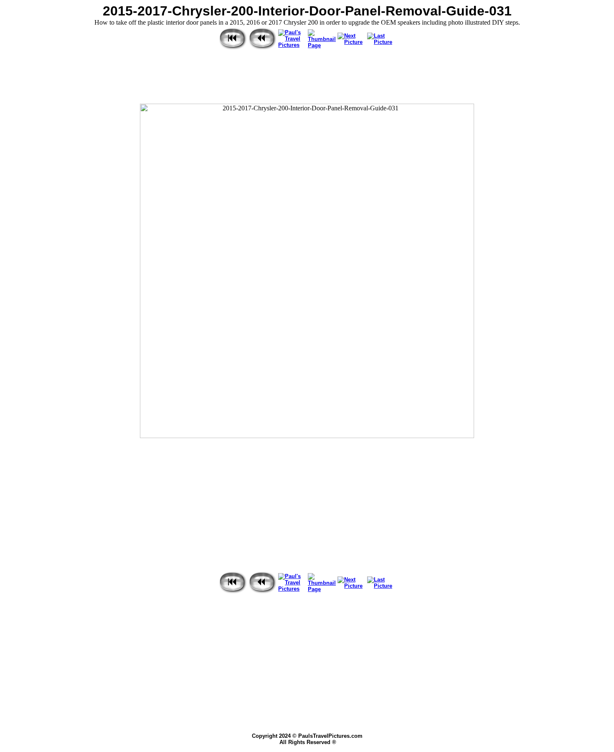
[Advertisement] (307, 77)
